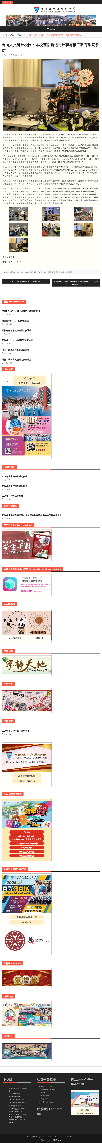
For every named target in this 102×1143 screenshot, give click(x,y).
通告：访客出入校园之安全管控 (16, 359)
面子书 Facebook (46, 1086)
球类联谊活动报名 (27, 855)
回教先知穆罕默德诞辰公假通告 (16, 330)
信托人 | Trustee (27, 780)
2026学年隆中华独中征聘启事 (16, 730)
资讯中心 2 (19, 55)
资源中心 (44, 1099)
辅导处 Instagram (46, 1102)
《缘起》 (27, 832)
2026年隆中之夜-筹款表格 (26, 843)
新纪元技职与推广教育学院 (62, 272)
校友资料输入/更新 (14, 638)
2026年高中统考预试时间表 (14, 476)
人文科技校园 (46, 272)
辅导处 (43, 1092)
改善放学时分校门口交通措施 (15, 320)
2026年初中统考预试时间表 (14, 486)
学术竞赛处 (45, 1095)
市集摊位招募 (27, 847)
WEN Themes (57, 1140)
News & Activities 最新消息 (26, 272)
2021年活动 (10, 272)
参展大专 (26, 922)
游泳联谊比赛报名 (27, 851)
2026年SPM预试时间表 (12, 495)
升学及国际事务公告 (27, 917)
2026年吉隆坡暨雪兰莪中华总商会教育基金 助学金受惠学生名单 (32, 515)
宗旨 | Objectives (26, 775)
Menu (52, 29)
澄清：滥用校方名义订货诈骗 (15, 349)
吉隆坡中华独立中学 (49, 1089)
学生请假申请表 (15, 1106)
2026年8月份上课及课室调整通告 (17, 340)
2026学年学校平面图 (17, 1102)
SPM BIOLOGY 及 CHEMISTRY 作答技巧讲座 (21, 311)
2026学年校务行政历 (17, 1099)
